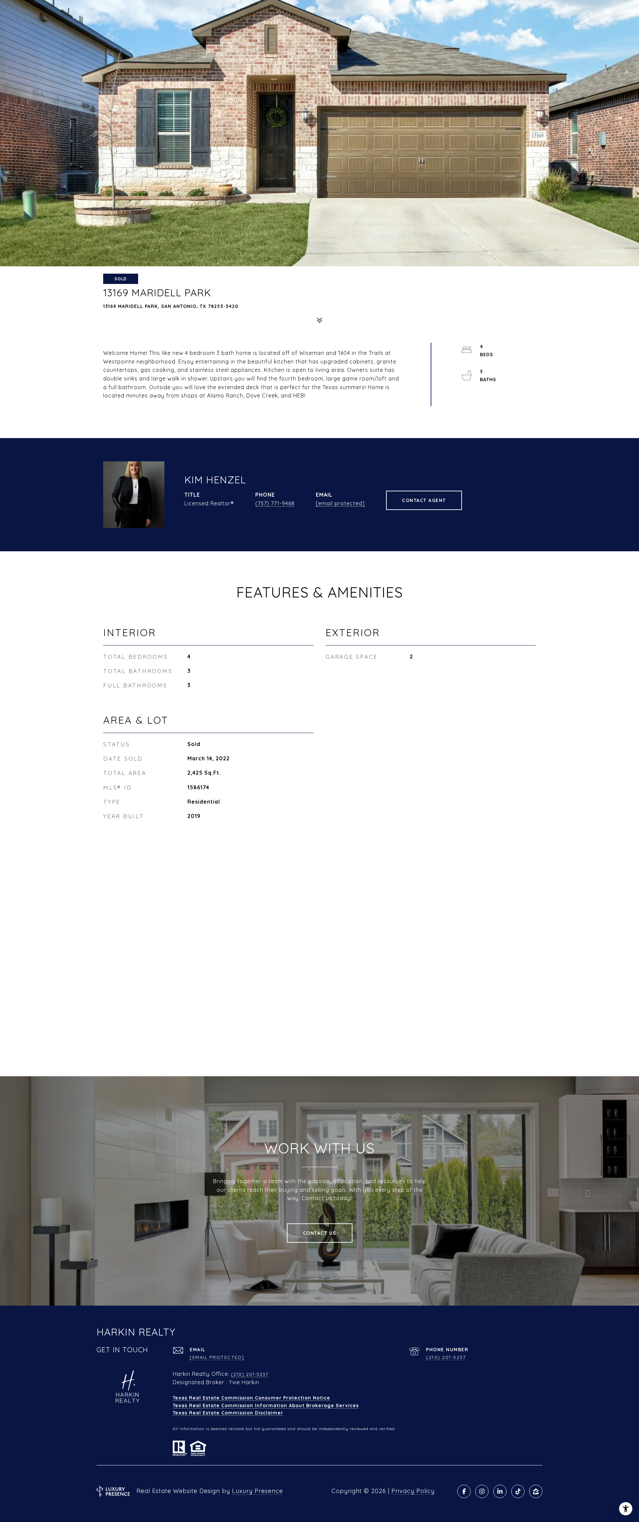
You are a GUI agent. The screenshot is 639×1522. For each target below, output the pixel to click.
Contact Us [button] (319, 1233)
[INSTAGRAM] (482, 1491)
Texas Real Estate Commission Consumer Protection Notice (251, 1398)
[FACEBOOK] (464, 1491)
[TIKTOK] (518, 1491)
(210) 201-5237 (446, 1357)
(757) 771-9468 (275, 503)
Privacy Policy (413, 1491)
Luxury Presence (257, 1491)
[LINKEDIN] (500, 1491)
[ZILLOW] (535, 1491)
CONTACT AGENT (424, 500)
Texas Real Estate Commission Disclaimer (228, 1413)
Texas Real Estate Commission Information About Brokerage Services (266, 1405)
